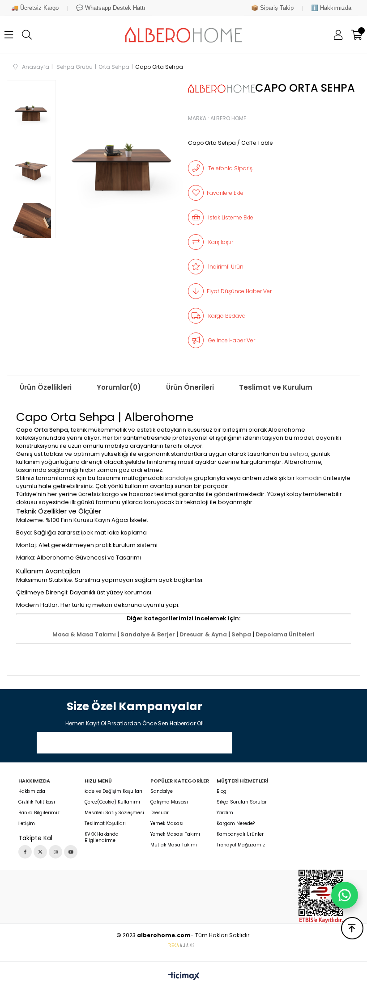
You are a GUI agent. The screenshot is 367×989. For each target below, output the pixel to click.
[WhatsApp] (344, 895)
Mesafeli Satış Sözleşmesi (114, 813)
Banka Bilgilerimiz (39, 813)
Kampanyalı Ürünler (240, 834)
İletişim (26, 824)
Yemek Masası (167, 824)
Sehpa (241, 634)
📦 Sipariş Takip (272, 7)
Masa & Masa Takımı (84, 634)
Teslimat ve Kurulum (275, 387)
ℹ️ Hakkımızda (331, 7)
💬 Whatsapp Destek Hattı (110, 7)
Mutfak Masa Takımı (173, 845)
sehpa (299, 454)
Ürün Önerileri (190, 387)
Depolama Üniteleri (285, 634)
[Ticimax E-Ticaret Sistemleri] (184, 976)
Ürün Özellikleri (46, 387)
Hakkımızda (31, 791)
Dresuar (159, 813)
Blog (221, 791)
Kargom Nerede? (236, 824)
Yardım (225, 813)
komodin (309, 478)
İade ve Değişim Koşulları (113, 791)
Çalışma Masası (169, 802)
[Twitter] (40, 852)
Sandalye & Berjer (147, 634)
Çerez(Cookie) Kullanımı (112, 802)
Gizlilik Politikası (36, 802)
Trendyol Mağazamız (241, 845)
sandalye (178, 478)
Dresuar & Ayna (203, 634)
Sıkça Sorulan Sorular (242, 802)
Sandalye (161, 791)
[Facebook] (25, 852)
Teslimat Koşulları (105, 824)
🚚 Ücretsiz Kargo (35, 7)
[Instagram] (55, 852)
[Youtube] (70, 852)
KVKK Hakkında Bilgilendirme (102, 837)
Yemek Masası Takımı (175, 834)
